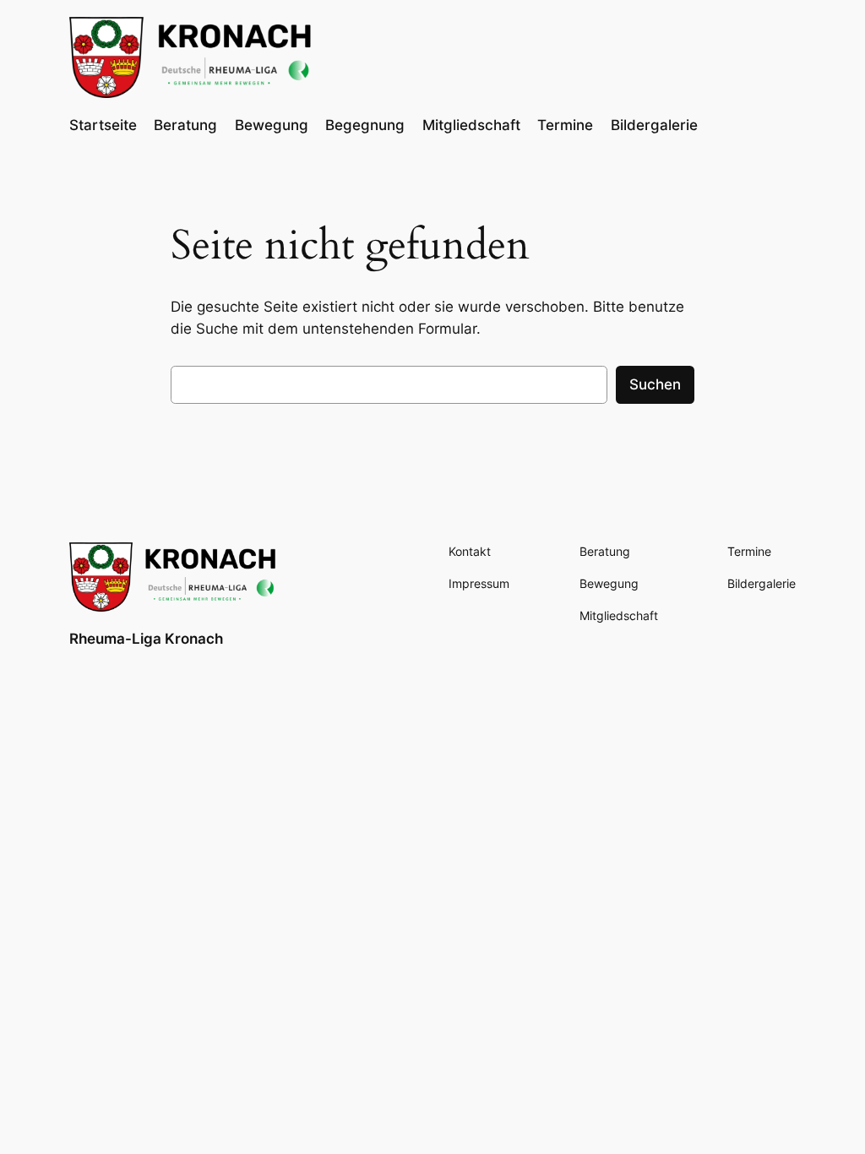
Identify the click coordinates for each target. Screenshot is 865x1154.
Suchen (655, 384)
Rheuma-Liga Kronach (146, 638)
